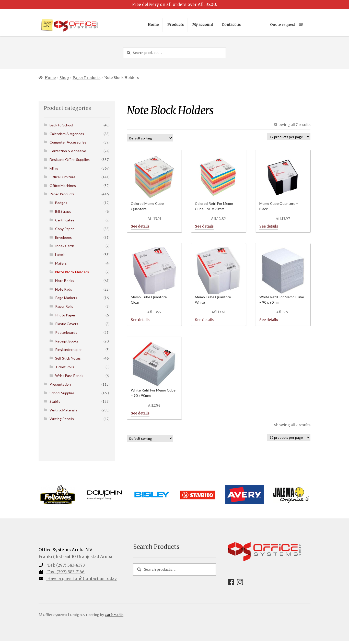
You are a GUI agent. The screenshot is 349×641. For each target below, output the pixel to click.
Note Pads (63, 289)
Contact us (231, 24)
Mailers (61, 263)
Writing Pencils (62, 419)
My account (202, 24)
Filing (54, 168)
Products (175, 24)
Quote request (282, 24)
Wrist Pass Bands (69, 375)
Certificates (64, 220)
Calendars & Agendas (67, 134)
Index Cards (65, 246)
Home (153, 24)
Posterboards (66, 332)
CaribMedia (114, 615)
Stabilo (55, 401)
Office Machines (63, 185)
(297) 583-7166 (66, 571)
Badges (61, 202)
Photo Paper (65, 315)
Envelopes (63, 237)
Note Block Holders (72, 272)
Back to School (61, 125)
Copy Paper (64, 229)
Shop (64, 77)
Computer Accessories (68, 142)
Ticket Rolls (64, 367)
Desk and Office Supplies (70, 159)
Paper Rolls (64, 306)
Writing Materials (63, 410)
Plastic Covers (66, 324)
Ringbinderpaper (68, 349)
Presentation (60, 384)
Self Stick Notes (68, 358)
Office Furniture (62, 177)
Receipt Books (66, 341)
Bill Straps (63, 211)
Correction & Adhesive (68, 151)
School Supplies (62, 393)
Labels (60, 254)
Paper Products (86, 77)
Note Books (64, 280)
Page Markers (66, 297)
